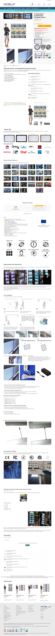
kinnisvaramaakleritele (17, 577)
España (25, 623)
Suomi (23, 624)
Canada (16, 623)
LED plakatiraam (11, 577)
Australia (8, 623)
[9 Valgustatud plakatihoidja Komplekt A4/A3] (21, 588)
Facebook (42, 614)
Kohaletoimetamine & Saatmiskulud (21, 611)
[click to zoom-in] (18, 33)
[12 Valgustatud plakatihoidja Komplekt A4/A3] (45, 588)
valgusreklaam (39, 576)
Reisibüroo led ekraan (22, 576)
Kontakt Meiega (30, 608)
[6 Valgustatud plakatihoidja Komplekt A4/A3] (33, 588)
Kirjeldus (7, 65)
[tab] (5, 66)
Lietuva (37, 623)
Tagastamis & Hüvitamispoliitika (20, 612)
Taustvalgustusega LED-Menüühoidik (7, 617)
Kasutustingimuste (18, 607)
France (23, 623)
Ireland (30, 623)
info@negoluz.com (45, 608)
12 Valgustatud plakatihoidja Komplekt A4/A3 (44, 595)
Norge (9, 624)
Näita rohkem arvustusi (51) (27, 213)
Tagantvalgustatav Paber (7, 612)
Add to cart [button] (9, 601)
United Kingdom (26, 624)
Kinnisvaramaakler (22, 577)
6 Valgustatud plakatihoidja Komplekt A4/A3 (32, 595)
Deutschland (19, 623)
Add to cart (44, 25)
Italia (32, 623)
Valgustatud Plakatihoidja (7, 615)
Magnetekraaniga (45, 577)
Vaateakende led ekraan (6, 576)
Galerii (5, 65)
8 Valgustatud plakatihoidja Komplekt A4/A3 (8, 595)
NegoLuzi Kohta (18, 614)
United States (32, 624)
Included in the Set (17, 65)
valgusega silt (34, 576)
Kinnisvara (42, 576)
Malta (43, 623)
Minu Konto (30, 607)
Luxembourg (40, 623)
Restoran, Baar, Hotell (7, 608)
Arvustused (12, 65)
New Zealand (5, 624)
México (45, 623)
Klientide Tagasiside (31, 611)
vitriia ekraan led (17, 576)
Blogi (16, 615)
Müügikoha (31, 577)
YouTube (42, 618)
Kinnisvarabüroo (6, 607)
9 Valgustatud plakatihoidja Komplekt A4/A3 (20, 595)
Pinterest (42, 617)
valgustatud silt (46, 576)
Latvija (34, 623)
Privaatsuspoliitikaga (19, 608)
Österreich (11, 624)
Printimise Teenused (7, 614)
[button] (49, 8)
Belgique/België (12, 623)
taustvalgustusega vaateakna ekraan (38, 577)
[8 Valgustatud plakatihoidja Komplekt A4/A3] (9, 588)
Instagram (42, 616)
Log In (27, 545)
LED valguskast (27, 577)
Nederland (48, 623)
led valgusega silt (12, 576)
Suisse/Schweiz (19, 624)
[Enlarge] (13, 135)
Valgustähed (5, 620)
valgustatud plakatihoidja (29, 576)
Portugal (15, 624)
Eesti (27, 623)
